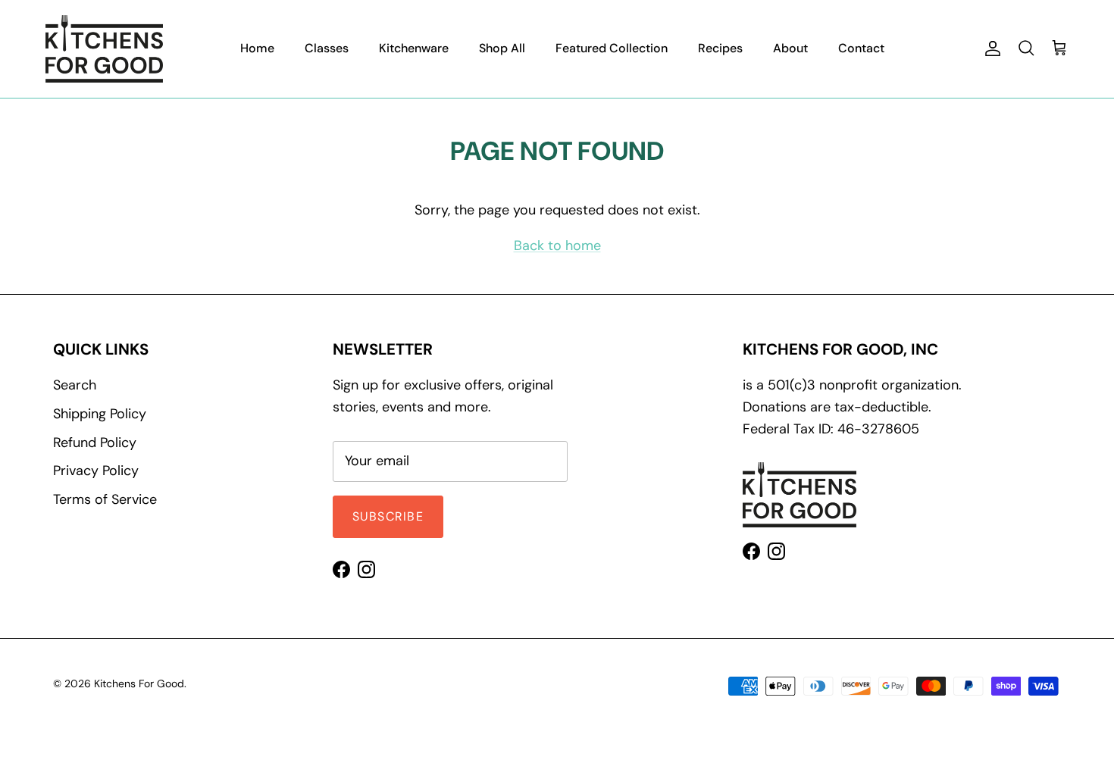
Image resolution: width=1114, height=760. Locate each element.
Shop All (502, 48)
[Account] (990, 48)
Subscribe (388, 516)
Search (74, 385)
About (790, 48)
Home (257, 48)
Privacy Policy (96, 470)
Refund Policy (94, 442)
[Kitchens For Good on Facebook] (341, 569)
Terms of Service (105, 499)
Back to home (557, 245)
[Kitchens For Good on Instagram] (366, 569)
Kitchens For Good (139, 683)
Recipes (720, 48)
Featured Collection (611, 48)
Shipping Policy (99, 414)
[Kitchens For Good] (104, 49)
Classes (327, 48)
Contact (861, 48)
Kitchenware (414, 48)
